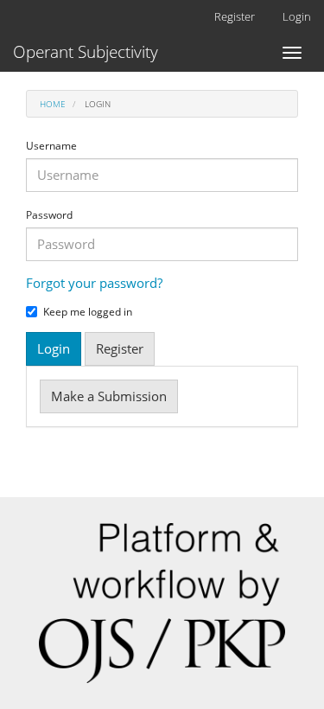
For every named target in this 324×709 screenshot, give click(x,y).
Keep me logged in (87, 312)
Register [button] (119, 348)
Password (49, 215)
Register (234, 16)
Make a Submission (109, 396)
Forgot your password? (94, 282)
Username (51, 146)
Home (53, 104)
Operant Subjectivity (85, 52)
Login (297, 16)
